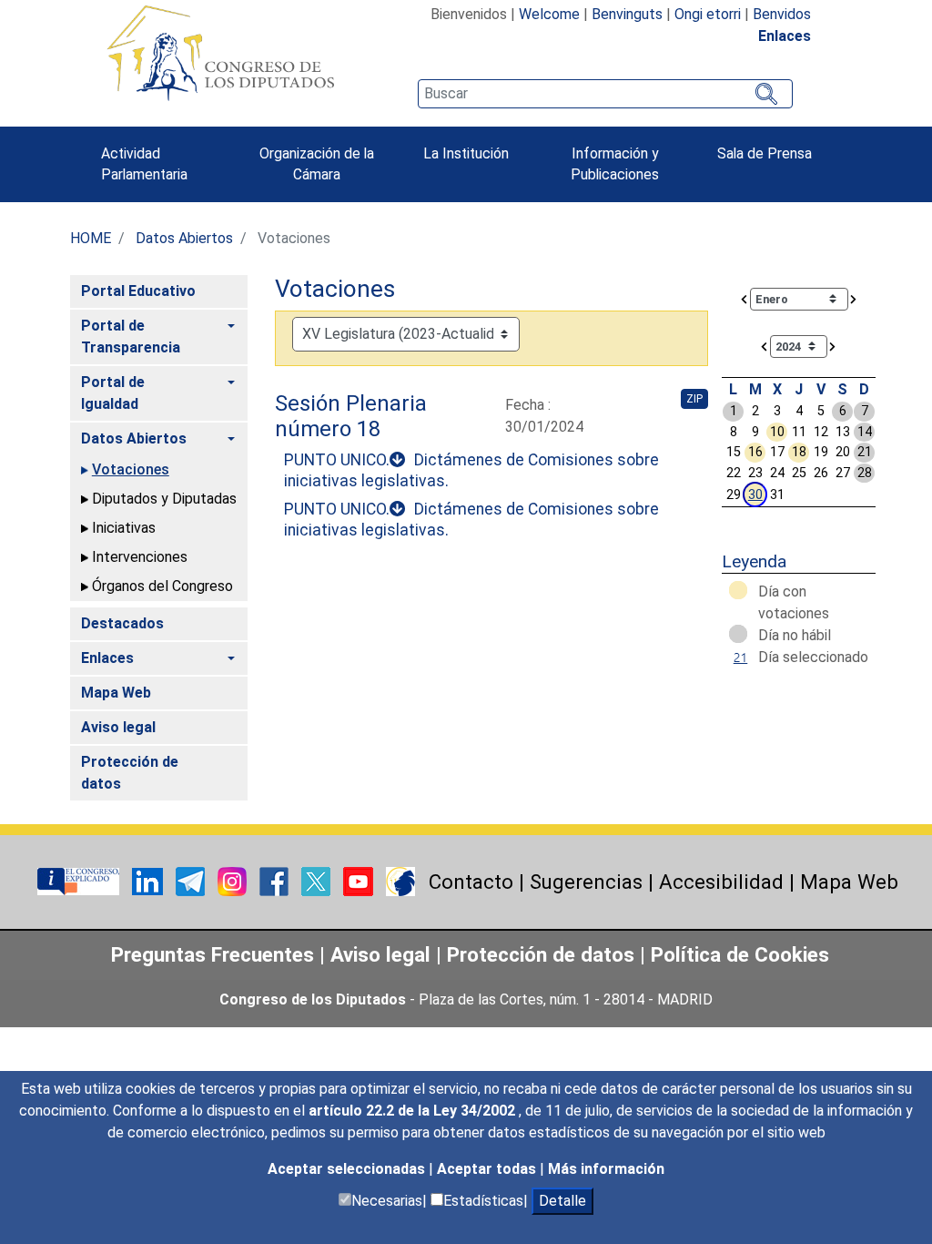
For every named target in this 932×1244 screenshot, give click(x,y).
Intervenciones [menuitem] (139, 557)
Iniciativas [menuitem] (124, 527)
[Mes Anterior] (744, 298)
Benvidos (782, 14)
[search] (605, 93)
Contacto (471, 881)
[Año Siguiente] (832, 345)
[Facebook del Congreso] (276, 880)
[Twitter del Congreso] (318, 880)
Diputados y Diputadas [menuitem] (164, 498)
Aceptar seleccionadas (348, 1169)
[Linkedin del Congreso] (149, 880)
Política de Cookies (740, 954)
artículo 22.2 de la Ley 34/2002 (414, 1110)
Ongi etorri (707, 14)
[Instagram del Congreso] (234, 880)
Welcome (549, 14)
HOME (90, 238)
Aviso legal (383, 954)
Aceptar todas (488, 1169)
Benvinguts (627, 14)
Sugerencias (586, 881)
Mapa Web (849, 881)
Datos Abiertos (184, 238)
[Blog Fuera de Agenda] (400, 880)
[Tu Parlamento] (80, 880)
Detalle (562, 1200)
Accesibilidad (721, 881)
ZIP (694, 399)
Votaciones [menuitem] (130, 469)
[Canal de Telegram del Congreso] (192, 880)
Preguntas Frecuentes (212, 954)
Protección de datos (540, 954)
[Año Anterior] (764, 345)
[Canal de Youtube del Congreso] (360, 880)
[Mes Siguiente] (853, 298)
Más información (606, 1169)
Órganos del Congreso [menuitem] (162, 586)
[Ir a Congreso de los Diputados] (220, 52)
